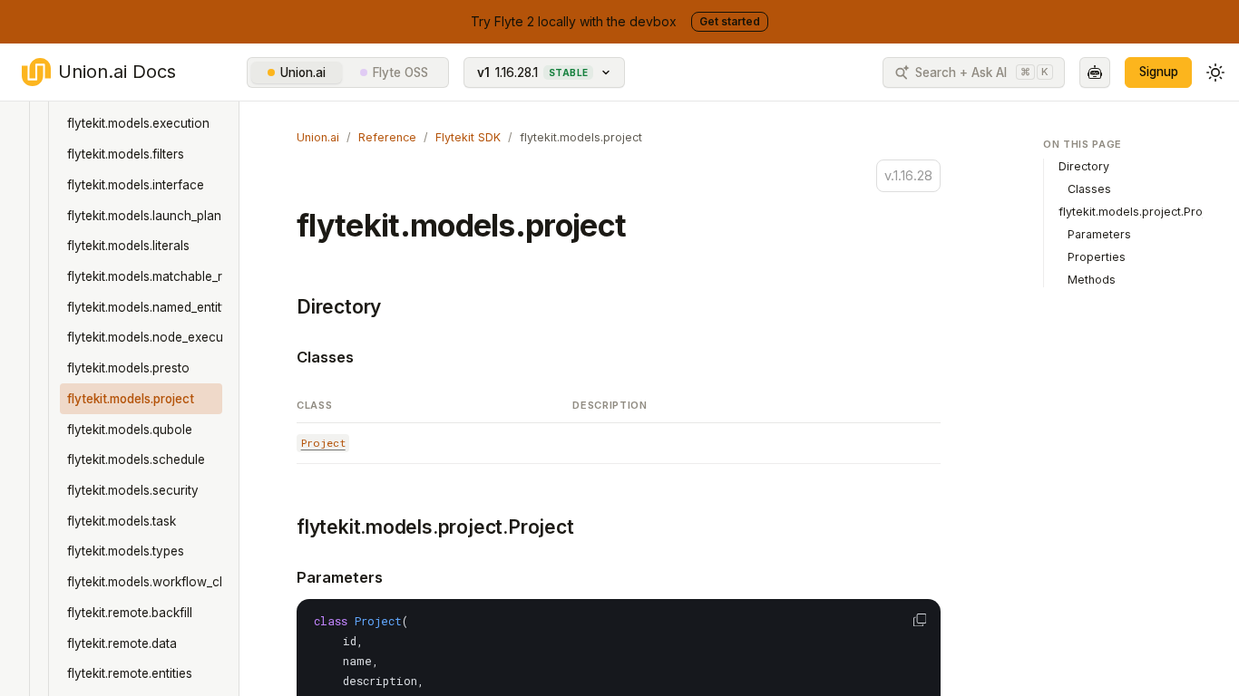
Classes (325, 357)
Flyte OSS (400, 72)
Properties (1097, 257)
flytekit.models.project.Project (435, 527)
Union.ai (303, 72)
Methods (1092, 279)
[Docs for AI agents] (1094, 72)
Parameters (340, 577)
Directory (339, 306)
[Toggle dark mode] (1215, 72)
